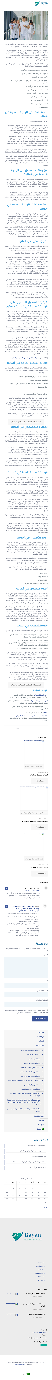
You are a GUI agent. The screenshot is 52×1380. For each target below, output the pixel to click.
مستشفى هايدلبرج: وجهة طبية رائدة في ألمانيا (29, 1162)
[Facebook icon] (16, 1368)
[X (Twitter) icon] (14, 1368)
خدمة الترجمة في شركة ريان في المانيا (35, 821)
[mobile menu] (4, 4)
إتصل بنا (41, 1125)
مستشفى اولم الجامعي (32, 1085)
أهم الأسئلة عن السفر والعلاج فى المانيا (25, 358)
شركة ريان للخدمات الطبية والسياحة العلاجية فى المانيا (26, 907)
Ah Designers (20, 1364)
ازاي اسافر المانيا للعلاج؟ (39, 867)
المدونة (41, 1120)
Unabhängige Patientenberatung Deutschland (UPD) (29, 716)
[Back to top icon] (6, 1359)
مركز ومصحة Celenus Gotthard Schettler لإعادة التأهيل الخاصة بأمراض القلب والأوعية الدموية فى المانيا (23, 1102)
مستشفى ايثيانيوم (33, 1055)
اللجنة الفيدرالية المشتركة (39, 701)
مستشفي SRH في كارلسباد (30, 1089)
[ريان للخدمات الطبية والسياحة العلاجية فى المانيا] (42, 4)
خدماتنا (41, 1041)
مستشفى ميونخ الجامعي (31, 1063)
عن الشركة (40, 1037)
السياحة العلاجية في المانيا (39, 775)
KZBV (46, 707)
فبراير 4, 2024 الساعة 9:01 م (31, 891)
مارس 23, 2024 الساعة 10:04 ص (29, 911)
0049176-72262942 (39, 1333)
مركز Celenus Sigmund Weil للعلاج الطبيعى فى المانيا (23, 1110)
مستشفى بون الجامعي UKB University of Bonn (23, 1080)
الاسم (45, 981)
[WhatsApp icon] (19, 1368)
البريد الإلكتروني (42, 991)
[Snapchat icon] (9, 1368)
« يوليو (45, 1207)
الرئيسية (41, 1032)
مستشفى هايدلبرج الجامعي (30, 1050)
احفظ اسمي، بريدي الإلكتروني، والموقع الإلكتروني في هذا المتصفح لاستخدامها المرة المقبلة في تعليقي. (26, 1011)
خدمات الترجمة (39, 1116)
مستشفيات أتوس (34, 1059)
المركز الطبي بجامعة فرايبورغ (30, 1067)
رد (6, 888)
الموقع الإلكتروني (42, 1000)
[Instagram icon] (11, 1368)
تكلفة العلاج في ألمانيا (38, 1167)
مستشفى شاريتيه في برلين (30, 1076)
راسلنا (44, 1345)
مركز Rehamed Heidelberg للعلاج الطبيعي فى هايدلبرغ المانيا (24, 1094)
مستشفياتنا (40, 1045)
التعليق (45, 955)
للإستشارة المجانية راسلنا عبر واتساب (26, 422)
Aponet (45, 712)
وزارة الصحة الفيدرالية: (40, 695)
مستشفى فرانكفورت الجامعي (30, 1072)
